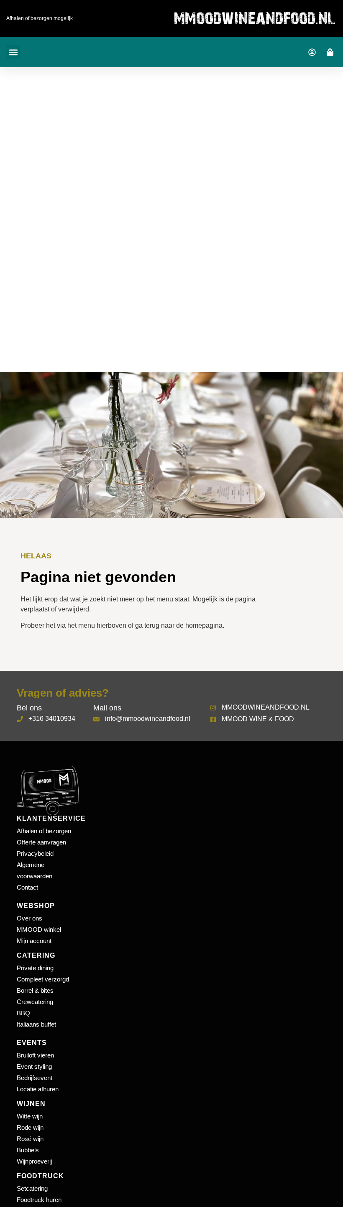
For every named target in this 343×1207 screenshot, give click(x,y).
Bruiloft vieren (35, 1055)
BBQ (23, 1013)
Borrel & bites (35, 990)
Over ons (29, 918)
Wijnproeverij (34, 1161)
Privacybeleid (35, 853)
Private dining (35, 967)
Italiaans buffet (36, 1024)
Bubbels (28, 1150)
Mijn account (34, 940)
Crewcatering (35, 1001)
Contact (27, 887)
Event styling (34, 1066)
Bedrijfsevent (34, 1077)
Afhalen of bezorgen (44, 830)
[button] (13, 52)
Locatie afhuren (38, 1089)
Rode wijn (30, 1127)
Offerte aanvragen (41, 842)
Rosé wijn (30, 1138)
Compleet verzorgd (43, 979)
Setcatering (32, 1188)
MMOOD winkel (39, 929)
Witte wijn (30, 1116)
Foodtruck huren (39, 1199)
